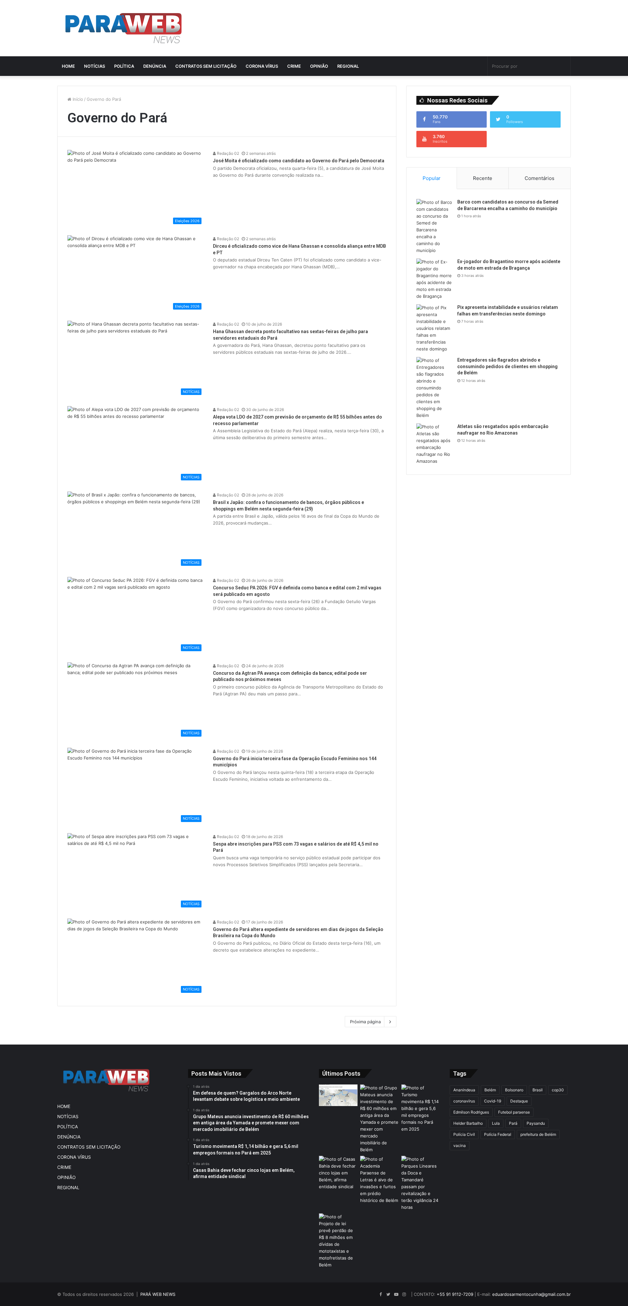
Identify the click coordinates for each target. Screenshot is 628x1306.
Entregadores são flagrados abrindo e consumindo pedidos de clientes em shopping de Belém (507, 366)
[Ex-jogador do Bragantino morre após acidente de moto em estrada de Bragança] (434, 279)
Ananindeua (464, 1089)
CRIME (294, 66)
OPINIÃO (319, 66)
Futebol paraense (514, 1112)
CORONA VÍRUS (262, 66)
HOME (68, 66)
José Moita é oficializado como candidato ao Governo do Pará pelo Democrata (298, 160)
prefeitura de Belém (538, 1134)
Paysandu (536, 1123)
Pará (513, 1123)
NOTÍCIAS (94, 66)
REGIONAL (348, 66)
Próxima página (365, 1021)
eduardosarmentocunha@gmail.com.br (531, 1294)
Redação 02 (227, 153)
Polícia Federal (497, 1134)
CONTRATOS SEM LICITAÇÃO (205, 66)
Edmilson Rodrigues (471, 1112)
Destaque (519, 1101)
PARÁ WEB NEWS (157, 1294)
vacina (459, 1145)
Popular (432, 178)
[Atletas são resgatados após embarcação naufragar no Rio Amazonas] (434, 444)
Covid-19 (492, 1101)
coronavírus (464, 1101)
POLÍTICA (124, 66)
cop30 (558, 1089)
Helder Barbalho (468, 1123)
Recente (482, 178)
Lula (496, 1123)
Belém (490, 1089)
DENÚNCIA (154, 66)
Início (77, 99)
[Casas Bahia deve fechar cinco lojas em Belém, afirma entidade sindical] (338, 1173)
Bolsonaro (514, 1089)
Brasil (537, 1089)
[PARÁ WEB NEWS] (123, 28)
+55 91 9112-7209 (455, 1294)
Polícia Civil (464, 1134)
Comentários (539, 178)
